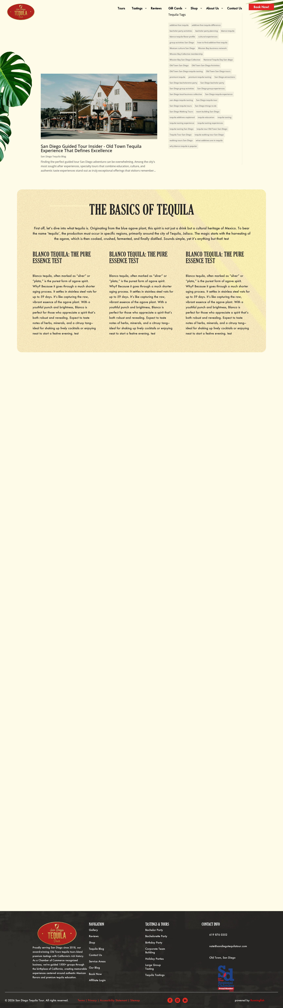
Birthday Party (153, 942)
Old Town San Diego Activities (206, 65)
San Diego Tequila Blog (53, 156)
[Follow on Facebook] (170, 1000)
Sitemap (135, 1000)
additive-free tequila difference (206, 25)
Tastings (137, 8)
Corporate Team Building (155, 950)
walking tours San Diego (181, 140)
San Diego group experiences (211, 88)
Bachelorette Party (156, 936)
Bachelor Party (154, 930)
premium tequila (177, 77)
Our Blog (94, 967)
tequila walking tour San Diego (209, 134)
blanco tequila (227, 30)
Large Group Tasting (153, 966)
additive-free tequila (179, 25)
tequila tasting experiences (210, 123)
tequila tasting (224, 117)
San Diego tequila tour (206, 100)
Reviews (156, 8)
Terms (81, 1000)
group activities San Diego (182, 42)
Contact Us (234, 8)
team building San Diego (207, 111)
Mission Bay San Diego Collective (185, 59)
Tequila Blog (96, 948)
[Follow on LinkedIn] (185, 1000)
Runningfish (257, 1000)
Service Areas (97, 961)
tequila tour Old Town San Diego (212, 129)
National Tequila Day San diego (218, 59)
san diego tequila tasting (181, 100)
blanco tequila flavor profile (182, 36)
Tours (121, 8)
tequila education (206, 117)
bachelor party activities (181, 30)
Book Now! (261, 7)
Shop (194, 8)
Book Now (95, 974)
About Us (212, 8)
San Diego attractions (225, 77)
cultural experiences (207, 36)
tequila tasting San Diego (181, 129)
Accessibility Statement (113, 1000)
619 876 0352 (218, 934)
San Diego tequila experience (219, 94)
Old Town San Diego (179, 65)
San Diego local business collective (186, 94)
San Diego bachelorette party (183, 82)
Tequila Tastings (155, 975)
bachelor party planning (206, 30)
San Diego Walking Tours (181, 111)
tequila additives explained (182, 117)
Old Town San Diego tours (218, 71)
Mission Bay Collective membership (186, 54)
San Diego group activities (182, 88)
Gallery (93, 930)
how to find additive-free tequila (212, 42)
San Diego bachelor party (212, 82)
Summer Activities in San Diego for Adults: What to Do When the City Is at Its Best (56, 834)
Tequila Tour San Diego (180, 134)
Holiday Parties (154, 958)
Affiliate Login (97, 980)
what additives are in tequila (209, 140)
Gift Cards (175, 8)
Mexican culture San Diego (182, 48)
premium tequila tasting (200, 77)
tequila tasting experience (182, 123)
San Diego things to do (205, 105)
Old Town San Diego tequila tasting (186, 71)
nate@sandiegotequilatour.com (228, 946)
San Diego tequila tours (181, 105)
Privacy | (94, 1000)
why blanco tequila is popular (183, 146)
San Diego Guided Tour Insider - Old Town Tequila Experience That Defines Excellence (91, 148)
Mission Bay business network (212, 48)
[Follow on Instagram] (177, 1000)
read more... (41, 612)
